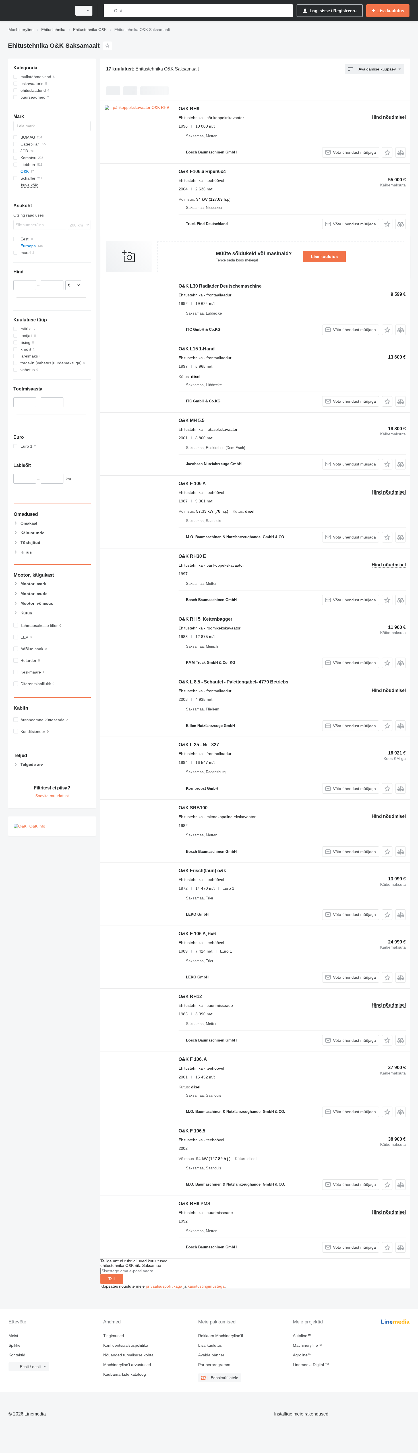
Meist (13, 1335)
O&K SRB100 (193, 807)
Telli (111, 1279)
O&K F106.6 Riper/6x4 (202, 171)
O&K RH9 (189, 108)
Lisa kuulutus (324, 256)
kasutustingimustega (206, 1286)
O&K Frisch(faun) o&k (202, 870)
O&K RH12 (190, 996)
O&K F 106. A (193, 1059)
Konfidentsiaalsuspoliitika (125, 1345)
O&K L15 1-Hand (197, 348)
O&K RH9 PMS (194, 1203)
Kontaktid (17, 1355)
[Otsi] (109, 10)
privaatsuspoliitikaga (164, 1286)
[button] (387, 152)
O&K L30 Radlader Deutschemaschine (220, 286)
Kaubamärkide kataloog (124, 1374)
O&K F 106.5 (192, 1130)
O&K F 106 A (192, 483)
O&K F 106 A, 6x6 (197, 933)
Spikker (15, 1345)
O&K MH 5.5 (191, 420)
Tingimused (113, 1335)
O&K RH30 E (192, 556)
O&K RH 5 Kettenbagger (205, 619)
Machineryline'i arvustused (127, 1364)
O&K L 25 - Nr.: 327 (199, 744)
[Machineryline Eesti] (38, 10)
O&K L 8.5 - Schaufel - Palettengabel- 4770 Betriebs (233, 681)
